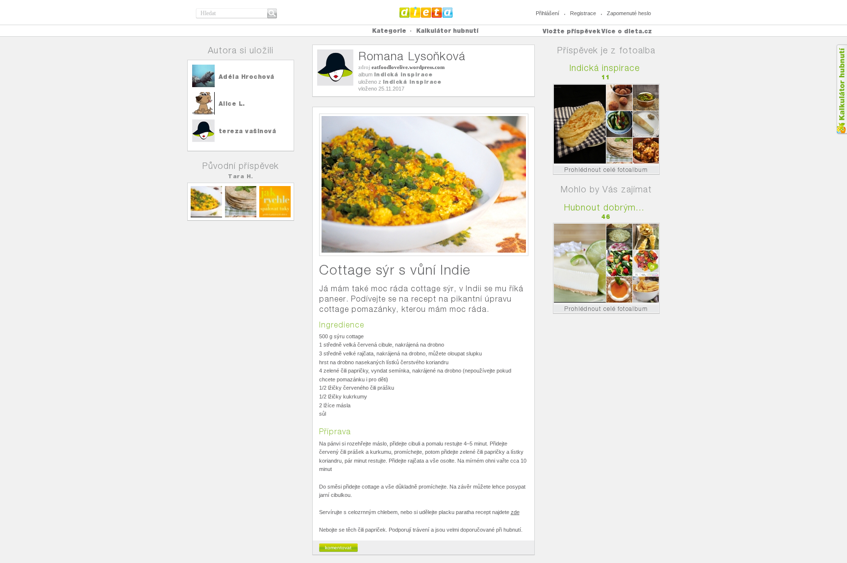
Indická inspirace (403, 74)
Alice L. (232, 103)
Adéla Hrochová (246, 76)
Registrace (583, 13)
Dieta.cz (426, 12)
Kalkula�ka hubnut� (841, 89)
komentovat (338, 547)
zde (515, 512)
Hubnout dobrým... (604, 207)
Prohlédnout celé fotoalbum (606, 169)
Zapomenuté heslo (629, 13)
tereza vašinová (247, 131)
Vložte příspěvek (571, 31)
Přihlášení (547, 13)
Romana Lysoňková (412, 56)
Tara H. (240, 176)
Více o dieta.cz (626, 31)
